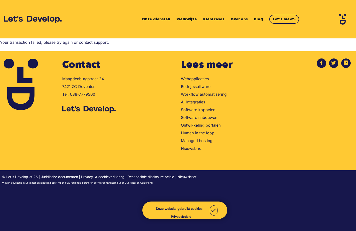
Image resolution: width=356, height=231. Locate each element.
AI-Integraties (193, 102)
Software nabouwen (199, 117)
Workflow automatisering (204, 94)
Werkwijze (187, 19)
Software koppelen (198, 109)
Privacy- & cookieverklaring (102, 177)
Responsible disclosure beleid (151, 177)
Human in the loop (197, 132)
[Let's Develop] (33, 19)
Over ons (239, 19)
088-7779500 (82, 94)
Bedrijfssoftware (195, 86)
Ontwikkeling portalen (201, 125)
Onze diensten (156, 19)
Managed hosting (196, 140)
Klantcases (213, 19)
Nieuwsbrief (192, 148)
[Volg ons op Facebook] (321, 63)
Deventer (30, 182)
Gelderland (146, 182)
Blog (258, 19)
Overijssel (130, 182)
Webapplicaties (195, 78)
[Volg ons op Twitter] (334, 63)
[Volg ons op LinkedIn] (346, 63)
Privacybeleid (181, 216)
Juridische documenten (59, 177)
